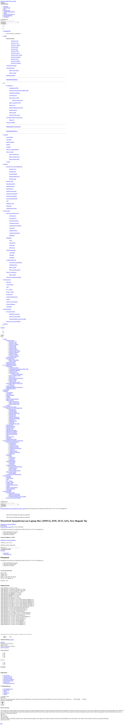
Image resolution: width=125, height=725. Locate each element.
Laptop (5, 36)
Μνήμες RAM (12, 112)
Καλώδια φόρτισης (10, 183)
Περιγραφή (6, 553)
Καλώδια (5, 164)
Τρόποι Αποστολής (7, 676)
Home (2, 508)
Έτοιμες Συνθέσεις (10, 122)
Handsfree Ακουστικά (14, 314)
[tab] (63, 553)
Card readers (12, 252)
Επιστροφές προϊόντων (8, 679)
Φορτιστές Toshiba (15, 61)
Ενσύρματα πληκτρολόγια (15, 225)
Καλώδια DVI (12, 171)
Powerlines (8, 139)
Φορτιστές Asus (15, 43)
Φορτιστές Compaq (15, 45)
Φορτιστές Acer (14, 41)
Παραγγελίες (6, 690)
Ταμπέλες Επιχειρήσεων (9, 14)
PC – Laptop (9, 289)
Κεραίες (8, 161)
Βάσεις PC (11, 120)
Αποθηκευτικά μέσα (11, 260)
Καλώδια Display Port (14, 176)
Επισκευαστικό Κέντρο (8, 683)
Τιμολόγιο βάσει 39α (8, 680)
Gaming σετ (12, 228)
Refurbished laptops (11, 79)
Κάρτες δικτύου (10, 152)
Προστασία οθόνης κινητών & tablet (17, 319)
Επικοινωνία (6, 682)
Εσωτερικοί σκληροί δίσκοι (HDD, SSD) (18, 90)
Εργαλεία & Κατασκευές (9, 11)
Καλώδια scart (12, 179)
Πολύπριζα (8, 206)
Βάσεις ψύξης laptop (14, 70)
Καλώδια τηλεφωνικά (11, 191)
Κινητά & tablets (7, 309)
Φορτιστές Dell (14, 47)
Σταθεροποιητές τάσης (11, 208)
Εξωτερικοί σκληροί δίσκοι (15, 262)
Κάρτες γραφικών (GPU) (15, 102)
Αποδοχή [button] (84, 699)
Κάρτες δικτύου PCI (14, 154)
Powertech (11, 639)
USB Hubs (11, 464)
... (3, 325)
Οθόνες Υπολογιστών (11, 272)
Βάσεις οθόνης (12, 274)
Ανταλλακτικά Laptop (11, 65)
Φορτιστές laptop (10, 38)
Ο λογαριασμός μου (8, 689)
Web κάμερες (12, 242)
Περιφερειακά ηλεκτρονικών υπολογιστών (13, 440)
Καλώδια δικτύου (10, 186)
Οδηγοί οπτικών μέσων (14, 115)
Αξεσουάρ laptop (10, 68)
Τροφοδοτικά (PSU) (14, 88)
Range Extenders (10, 142)
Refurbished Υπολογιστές (13, 126)
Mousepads (11, 235)
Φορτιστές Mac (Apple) (16, 55)
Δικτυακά (5, 134)
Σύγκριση (3, 550)
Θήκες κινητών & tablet (14, 316)
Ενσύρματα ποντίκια (14, 223)
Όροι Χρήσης (6, 675)
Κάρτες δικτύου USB (14, 159)
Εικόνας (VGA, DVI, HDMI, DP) (14, 166)
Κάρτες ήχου (12, 105)
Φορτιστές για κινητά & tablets (13, 321)
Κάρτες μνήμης (12, 267)
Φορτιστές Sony (15, 59)
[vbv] (4, 662)
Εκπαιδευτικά (6, 10)
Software (5, 324)
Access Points (9, 137)
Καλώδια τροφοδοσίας (11, 196)
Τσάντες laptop (12, 73)
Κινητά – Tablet (10, 292)
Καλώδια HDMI (13, 174)
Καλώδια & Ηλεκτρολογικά (9, 406)
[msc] (4, 664)
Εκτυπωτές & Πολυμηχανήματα (13, 277)
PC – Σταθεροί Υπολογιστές (9, 365)
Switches (8, 147)
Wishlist (5, 694)
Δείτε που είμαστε (5, 647)
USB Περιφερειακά (10, 250)
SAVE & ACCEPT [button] (5, 719)
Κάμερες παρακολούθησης (12, 149)
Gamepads (11, 257)
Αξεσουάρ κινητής (10, 311)
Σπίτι (4, 9)
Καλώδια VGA (12, 169)
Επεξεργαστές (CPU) (14, 97)
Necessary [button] (3, 714)
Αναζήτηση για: (4, 19)
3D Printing (6, 16)
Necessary (4, 716)
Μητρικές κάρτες (13, 110)
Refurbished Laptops (11, 363)
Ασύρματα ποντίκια (13, 220)
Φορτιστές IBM (14, 51)
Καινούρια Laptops (10, 75)
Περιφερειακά (6, 211)
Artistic (5, 13)
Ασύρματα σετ (12, 215)
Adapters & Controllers (14, 93)
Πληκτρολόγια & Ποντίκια (12, 213)
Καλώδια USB (9, 181)
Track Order (6, 692)
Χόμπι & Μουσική (7, 15)
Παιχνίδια (5, 6)
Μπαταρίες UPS (10, 203)
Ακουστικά (11, 245)
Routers (8, 144)
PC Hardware (9, 85)
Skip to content (12, 1)
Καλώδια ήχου (9, 188)
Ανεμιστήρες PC (13, 95)
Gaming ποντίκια (13, 230)
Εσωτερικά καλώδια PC (12, 198)
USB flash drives (13, 265)
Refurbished (6, 390)
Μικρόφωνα (12, 247)
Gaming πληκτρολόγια (14, 233)
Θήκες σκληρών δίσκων (14, 269)
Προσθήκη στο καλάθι (5, 549)
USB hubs (11, 255)
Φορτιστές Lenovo (15, 53)
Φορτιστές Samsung (15, 57)
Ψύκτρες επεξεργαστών (17, 100)
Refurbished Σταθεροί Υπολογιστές (14, 387)
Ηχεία (10, 240)
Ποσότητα (3, 547)
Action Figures (6, 7)
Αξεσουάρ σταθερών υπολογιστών (14, 117)
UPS (7, 201)
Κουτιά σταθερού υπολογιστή (16, 107)
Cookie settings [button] (76, 699)
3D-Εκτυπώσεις (7, 279)
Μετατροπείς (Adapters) (11, 193)
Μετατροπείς (12, 419)
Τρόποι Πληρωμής (7, 678)
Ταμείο (5, 691)
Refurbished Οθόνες (12, 131)
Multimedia (9, 238)
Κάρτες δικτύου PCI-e (14, 156)
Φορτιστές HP (14, 49)
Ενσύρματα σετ (12, 218)
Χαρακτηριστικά (7, 554)
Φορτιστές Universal (16, 63)
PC (4, 83)
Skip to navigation (5, 1)
